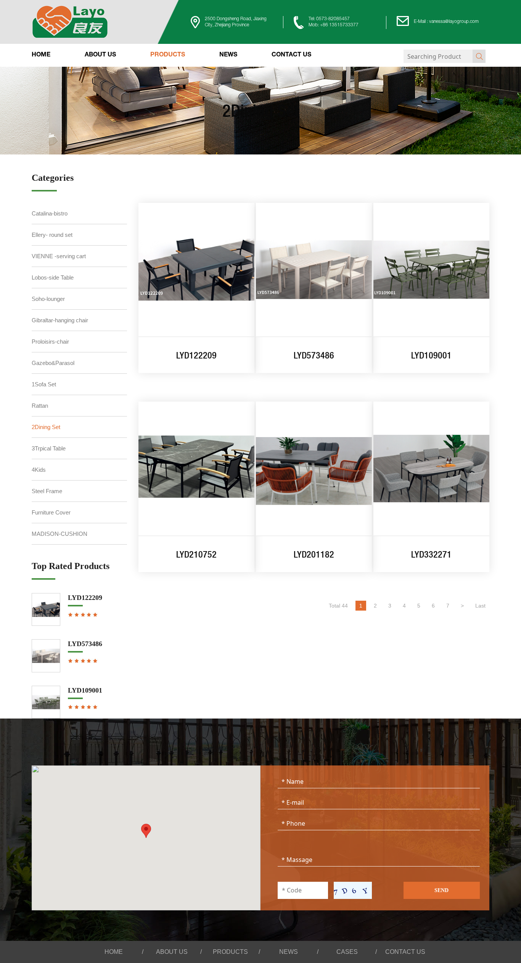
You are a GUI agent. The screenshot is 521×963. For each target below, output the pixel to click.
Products (167, 55)
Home (41, 55)
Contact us (291, 55)
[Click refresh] (353, 890)
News (228, 55)
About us (100, 55)
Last (480, 606)
